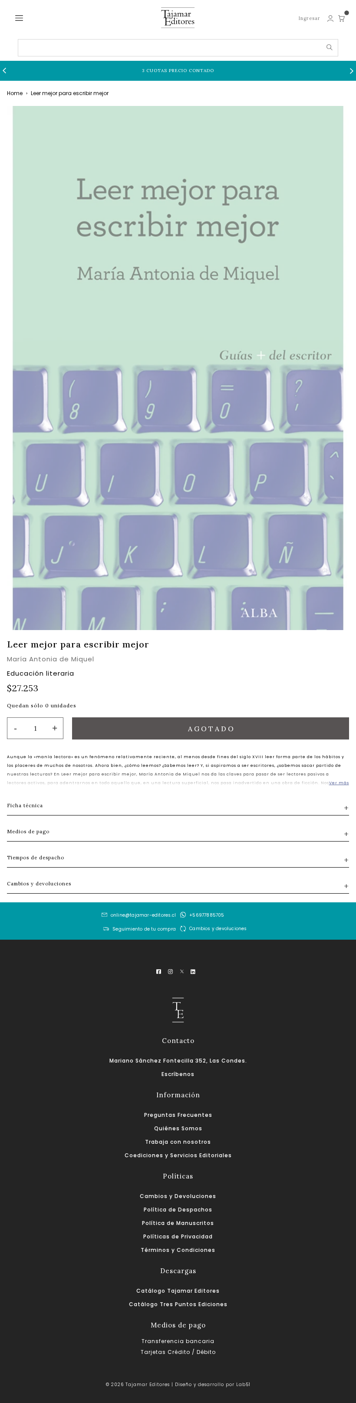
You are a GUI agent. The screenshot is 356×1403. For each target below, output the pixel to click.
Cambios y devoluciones (218, 928)
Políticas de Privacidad (178, 1236)
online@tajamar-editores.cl (143, 915)
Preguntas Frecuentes (178, 1115)
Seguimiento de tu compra (144, 929)
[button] (4, 70)
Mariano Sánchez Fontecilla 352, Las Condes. (178, 1060)
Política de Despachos (178, 1209)
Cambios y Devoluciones (178, 1196)
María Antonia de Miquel (50, 659)
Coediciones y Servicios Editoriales (178, 1155)
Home (15, 93)
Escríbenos (178, 1074)
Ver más (339, 783)
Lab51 (243, 1384)
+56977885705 (206, 915)
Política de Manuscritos (178, 1223)
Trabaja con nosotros (178, 1142)
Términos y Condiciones (178, 1250)
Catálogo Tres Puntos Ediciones (178, 1304)
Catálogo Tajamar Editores (178, 1290)
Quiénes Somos (178, 1128)
